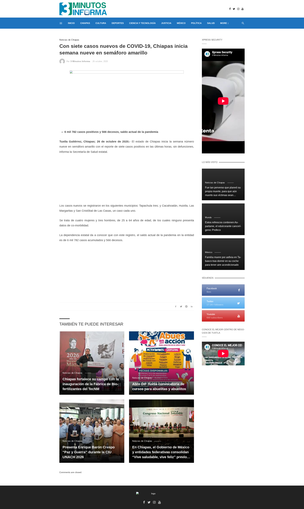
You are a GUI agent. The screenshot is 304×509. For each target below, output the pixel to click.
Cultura (100, 23)
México (181, 23)
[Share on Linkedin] (191, 306)
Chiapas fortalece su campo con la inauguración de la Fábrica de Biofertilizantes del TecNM (91, 384)
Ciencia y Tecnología (142, 23)
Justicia (166, 23)
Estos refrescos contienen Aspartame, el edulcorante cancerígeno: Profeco (223, 226)
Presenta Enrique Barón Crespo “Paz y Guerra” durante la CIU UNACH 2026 (89, 452)
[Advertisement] (126, 181)
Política (196, 23)
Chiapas (85, 23)
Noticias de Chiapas (69, 40)
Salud (211, 23)
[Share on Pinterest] (186, 306)
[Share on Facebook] (175, 306)
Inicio (71, 23)
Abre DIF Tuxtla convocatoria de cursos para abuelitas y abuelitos (159, 386)
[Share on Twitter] (181, 306)
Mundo (208, 217)
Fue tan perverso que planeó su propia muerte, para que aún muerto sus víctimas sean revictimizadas (223, 191)
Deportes (118, 23)
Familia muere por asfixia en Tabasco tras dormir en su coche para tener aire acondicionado (223, 261)
